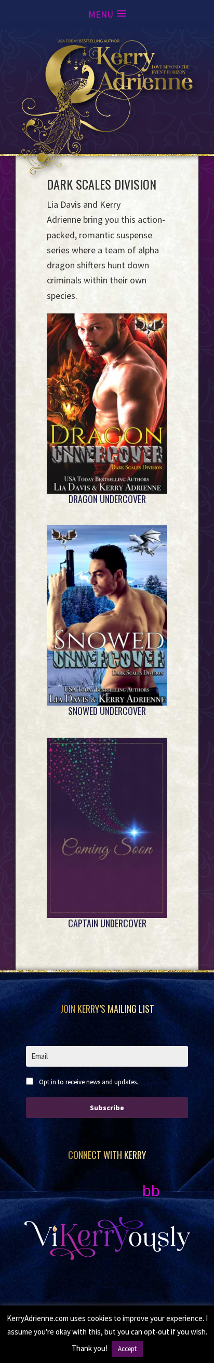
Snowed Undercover (107, 711)
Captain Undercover (107, 923)
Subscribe (107, 1107)
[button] (107, 14)
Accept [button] (127, 1348)
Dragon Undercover (107, 499)
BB (151, 1190)
